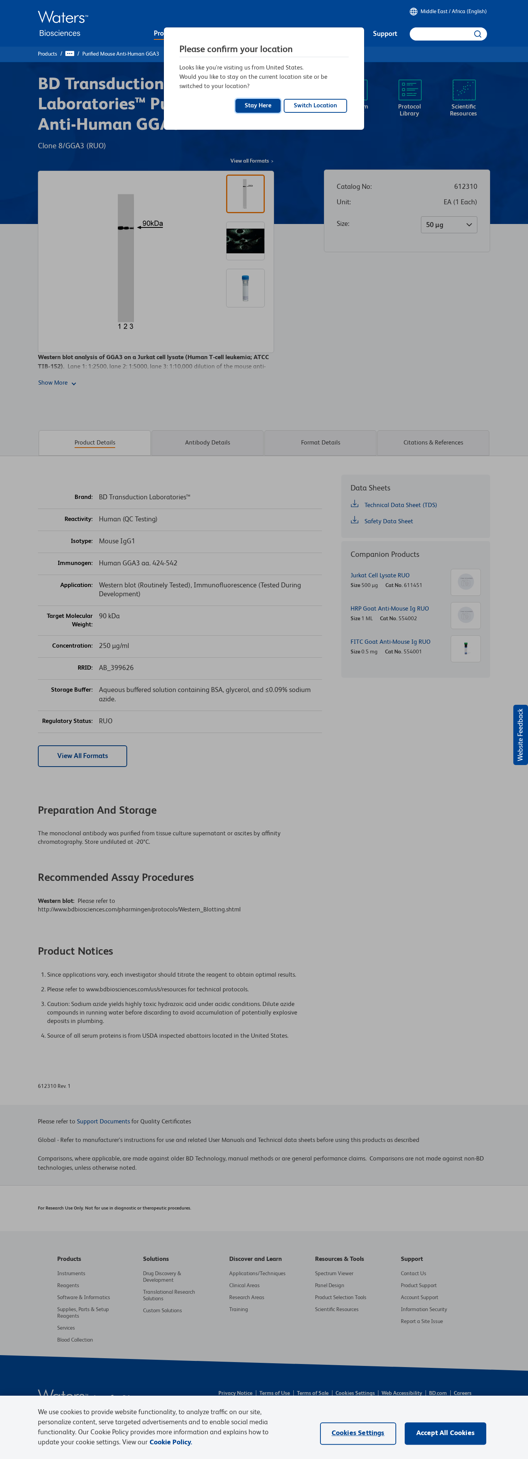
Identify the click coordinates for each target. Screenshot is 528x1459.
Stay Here (258, 106)
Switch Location (315, 106)
